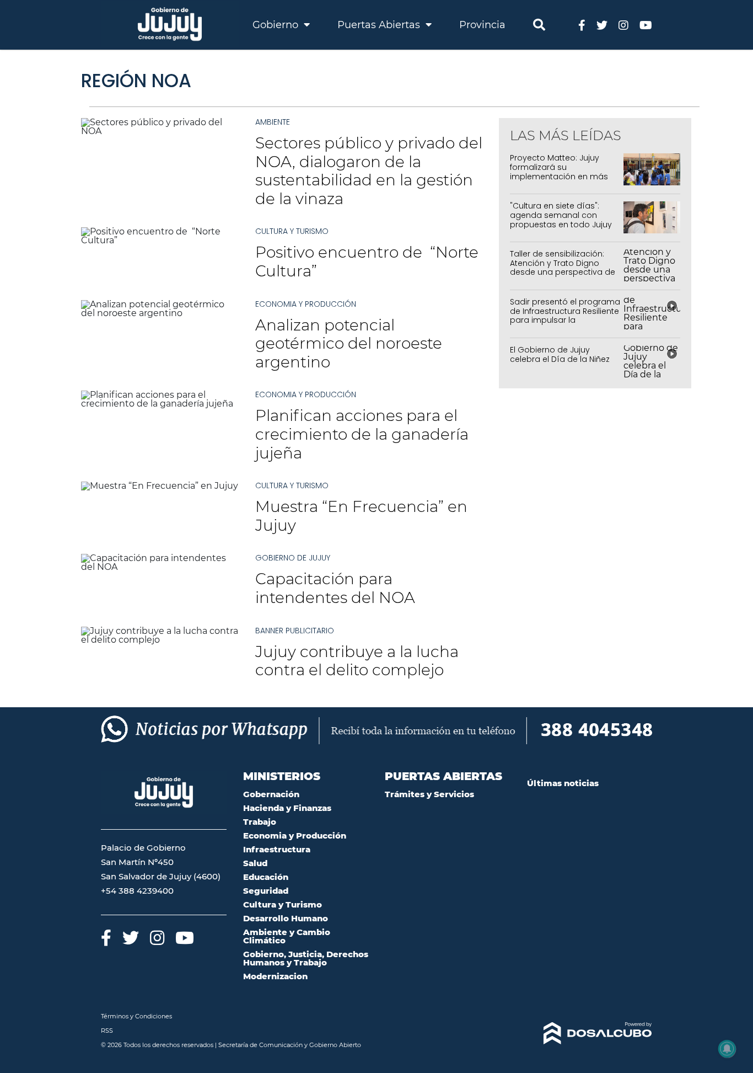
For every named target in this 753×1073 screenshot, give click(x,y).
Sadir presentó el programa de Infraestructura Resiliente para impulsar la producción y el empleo (565, 315)
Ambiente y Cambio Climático (286, 936)
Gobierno (276, 25)
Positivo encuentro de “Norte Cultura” (366, 261)
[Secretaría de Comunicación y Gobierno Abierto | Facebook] (581, 24)
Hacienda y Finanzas (287, 808)
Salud (255, 863)
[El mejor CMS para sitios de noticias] (590, 1033)
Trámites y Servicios (429, 794)
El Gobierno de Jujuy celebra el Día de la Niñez (560, 354)
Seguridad (265, 890)
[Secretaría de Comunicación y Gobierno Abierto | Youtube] (645, 24)
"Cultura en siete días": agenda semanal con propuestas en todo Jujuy (561, 215)
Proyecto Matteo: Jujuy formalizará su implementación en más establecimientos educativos (559, 176)
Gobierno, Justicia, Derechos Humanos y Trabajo (305, 958)
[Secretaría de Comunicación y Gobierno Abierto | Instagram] (623, 24)
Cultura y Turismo (292, 231)
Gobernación (271, 794)
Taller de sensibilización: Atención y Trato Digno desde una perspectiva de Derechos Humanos (562, 267)
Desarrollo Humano (285, 918)
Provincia (482, 25)
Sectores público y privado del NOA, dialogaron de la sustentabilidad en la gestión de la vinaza (368, 171)
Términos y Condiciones (136, 1016)
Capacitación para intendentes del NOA (335, 588)
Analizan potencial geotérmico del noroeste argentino (348, 343)
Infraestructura (276, 849)
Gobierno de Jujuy (292, 557)
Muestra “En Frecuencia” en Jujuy (361, 516)
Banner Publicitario (294, 630)
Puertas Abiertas (380, 25)
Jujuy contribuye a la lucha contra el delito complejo (357, 661)
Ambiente (272, 121)
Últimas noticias (563, 783)
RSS (107, 1030)
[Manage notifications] (727, 1049)
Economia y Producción (305, 303)
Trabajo (259, 821)
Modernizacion (275, 976)
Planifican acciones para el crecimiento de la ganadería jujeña (362, 434)
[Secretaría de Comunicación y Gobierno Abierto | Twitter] (601, 24)
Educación (265, 877)
